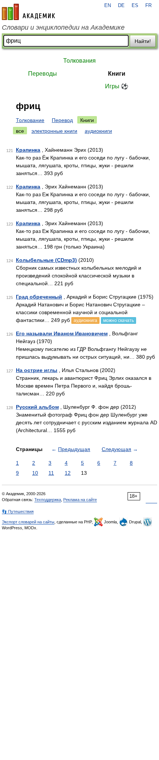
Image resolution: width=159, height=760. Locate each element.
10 (35, 473)
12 (68, 473)
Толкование (30, 120)
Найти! (143, 41)
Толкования (79, 60)
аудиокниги (98, 131)
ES (135, 5)
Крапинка (28, 150)
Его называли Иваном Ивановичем (62, 333)
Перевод (62, 120)
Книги (116, 73)
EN (107, 5)
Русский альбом (37, 407)
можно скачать (118, 320)
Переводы (42, 73)
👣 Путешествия (18, 511)
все (20, 131)
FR (148, 5)
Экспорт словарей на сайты (28, 522)
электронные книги (54, 131)
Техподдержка (47, 499)
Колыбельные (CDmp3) (46, 260)
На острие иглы (36, 370)
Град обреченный (39, 297)
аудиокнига (85, 320)
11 (51, 473)
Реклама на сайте (80, 499)
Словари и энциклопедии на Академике (63, 27)
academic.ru (28, 12)
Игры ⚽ (116, 86)
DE (121, 5)
